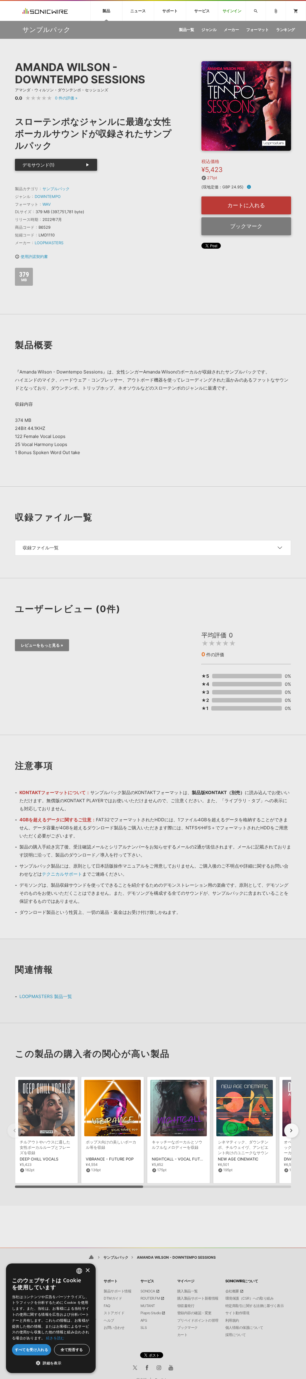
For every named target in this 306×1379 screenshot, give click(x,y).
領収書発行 (186, 1306)
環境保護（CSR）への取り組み (249, 1298)
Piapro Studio (150, 1313)
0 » (66, 98)
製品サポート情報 (117, 1291)
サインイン (232, 11)
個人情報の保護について (244, 1328)
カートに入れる (246, 205)
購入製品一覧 (187, 1291)
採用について (235, 1335)
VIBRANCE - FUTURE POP (110, 1159)
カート (182, 1335)
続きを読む (55, 1337)
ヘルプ (109, 1320)
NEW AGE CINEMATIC (238, 1159)
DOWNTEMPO (48, 196)
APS (143, 1320)
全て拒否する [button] (72, 1349)
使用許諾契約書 (31, 256)
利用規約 (232, 1320)
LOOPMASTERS (49, 242)
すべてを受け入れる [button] (31, 1349)
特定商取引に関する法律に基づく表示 (254, 1306)
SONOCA (147, 1291)
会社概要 (232, 1291)
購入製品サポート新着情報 (197, 1298)
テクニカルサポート (62, 874)
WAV (46, 204)
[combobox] (79, 1271)
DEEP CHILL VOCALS (39, 1159)
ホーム (91, 1257)
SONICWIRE (45, 11)
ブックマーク (246, 226)
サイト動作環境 (237, 1313)
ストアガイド (114, 1313)
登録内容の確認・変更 (194, 1313)
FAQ (107, 1306)
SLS (143, 1328)
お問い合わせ (114, 1328)
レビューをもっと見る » (42, 645)
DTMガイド (113, 1298)
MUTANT (147, 1306)
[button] (291, 1130)
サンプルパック (56, 188)
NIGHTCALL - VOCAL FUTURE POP (184, 1159)
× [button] (87, 1270)
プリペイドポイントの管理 (197, 1320)
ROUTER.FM (150, 1298)
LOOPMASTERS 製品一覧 (45, 996)
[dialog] (51, 1318)
